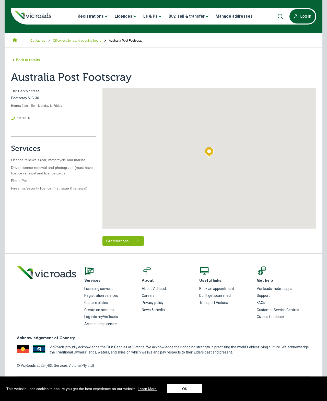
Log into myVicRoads (101, 317)
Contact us (37, 40)
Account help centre (100, 324)
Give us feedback (270, 317)
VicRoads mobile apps (274, 289)
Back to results (28, 60)
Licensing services (98, 289)
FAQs (261, 303)
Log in (305, 16)
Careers (148, 295)
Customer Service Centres (278, 310)
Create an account (99, 310)
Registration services (101, 295)
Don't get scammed (215, 295)
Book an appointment (216, 289)
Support (263, 295)
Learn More (147, 389)
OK (184, 389)
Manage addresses (234, 16)
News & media (153, 310)
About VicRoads (155, 289)
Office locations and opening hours (77, 40)
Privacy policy (153, 303)
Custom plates (96, 303)
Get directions (125, 242)
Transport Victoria (213, 303)
